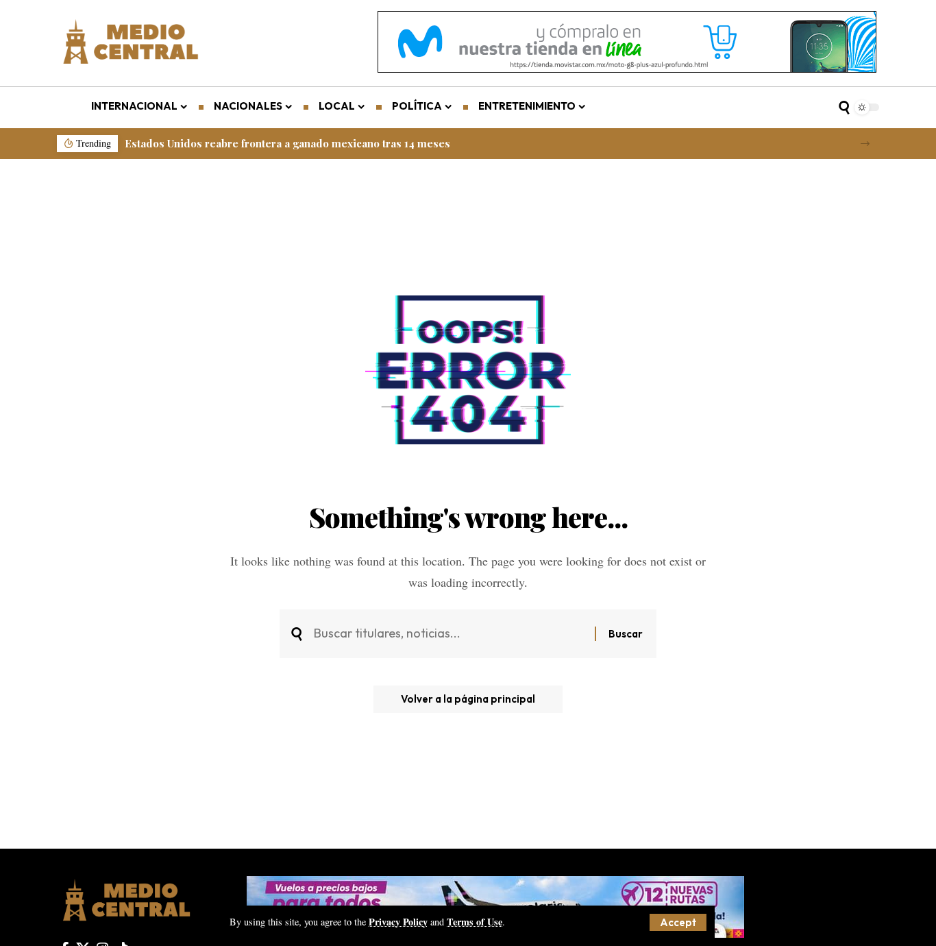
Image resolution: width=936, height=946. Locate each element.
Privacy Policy (398, 921)
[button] (678, 922)
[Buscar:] (449, 633)
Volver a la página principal (468, 698)
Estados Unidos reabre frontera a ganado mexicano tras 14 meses (287, 143)
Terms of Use (474, 921)
